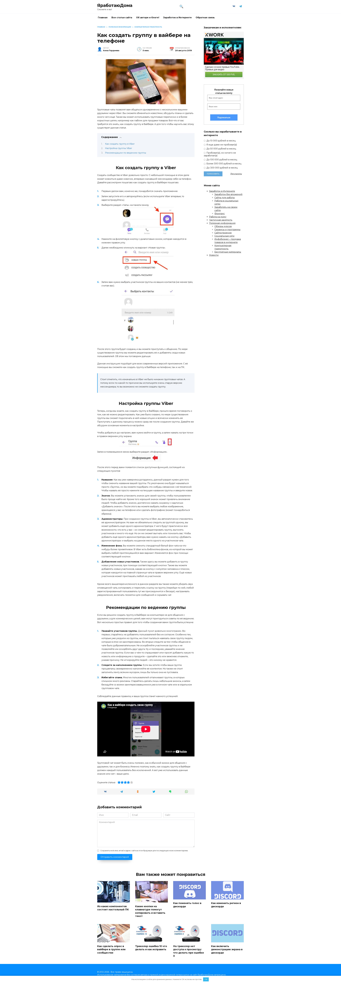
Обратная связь (205, 17)
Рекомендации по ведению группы (125, 153)
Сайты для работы (224, 197)
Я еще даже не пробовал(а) (221, 144)
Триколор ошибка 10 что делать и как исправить (151, 948)
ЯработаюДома (114, 5)
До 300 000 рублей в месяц (222, 167)
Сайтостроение (223, 232)
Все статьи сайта (121, 17)
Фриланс (219, 213)
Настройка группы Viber (118, 148)
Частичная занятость (220, 220)
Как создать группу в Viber (120, 144)
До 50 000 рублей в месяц (221, 148)
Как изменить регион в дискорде (226, 905)
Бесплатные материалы (227, 252)
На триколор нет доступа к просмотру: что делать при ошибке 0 (188, 951)
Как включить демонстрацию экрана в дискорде (227, 949)
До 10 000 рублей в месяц (221, 140)
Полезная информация (222, 223)
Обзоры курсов (223, 226)
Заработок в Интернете (177, 17)
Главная (102, 17)
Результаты (236, 174)
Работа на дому (217, 216)
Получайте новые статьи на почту (223, 91)
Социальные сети (224, 236)
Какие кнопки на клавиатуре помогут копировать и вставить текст (150, 911)
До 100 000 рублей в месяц (221, 159)
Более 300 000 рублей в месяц (223, 163)
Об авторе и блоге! (147, 17)
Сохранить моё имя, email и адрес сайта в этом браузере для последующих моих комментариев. (144, 851)
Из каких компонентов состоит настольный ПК (113, 908)
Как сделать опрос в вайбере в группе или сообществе (111, 949)
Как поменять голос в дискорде (187, 905)
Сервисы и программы (227, 229)
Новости (214, 255)
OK (206, 979)
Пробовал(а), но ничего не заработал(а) (220, 154)
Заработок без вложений (228, 194)
